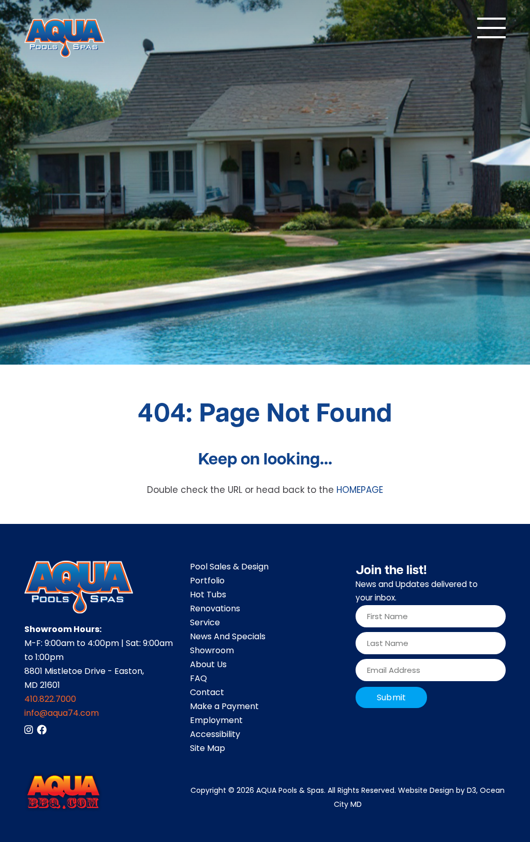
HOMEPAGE (359, 491)
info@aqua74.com (61, 713)
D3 (471, 791)
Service (205, 623)
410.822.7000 (50, 699)
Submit (391, 698)
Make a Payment (224, 707)
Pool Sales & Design (229, 567)
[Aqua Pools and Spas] (64, 38)
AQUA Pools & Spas (290, 791)
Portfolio (207, 581)
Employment (216, 721)
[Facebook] (42, 729)
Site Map (207, 749)
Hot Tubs (208, 595)
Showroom (212, 651)
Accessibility (215, 735)
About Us (208, 665)
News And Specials (228, 637)
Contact (207, 693)
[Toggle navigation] (491, 28)
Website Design (426, 791)
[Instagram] (28, 729)
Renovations (215, 609)
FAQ (198, 679)
